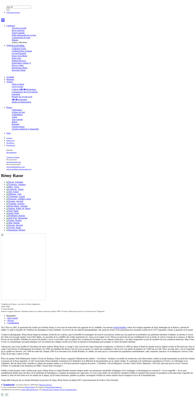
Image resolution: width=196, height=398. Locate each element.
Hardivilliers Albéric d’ (21, 63)
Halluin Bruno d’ (19, 60)
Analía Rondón (119, 327)
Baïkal (14, 122)
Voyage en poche (19, 28)
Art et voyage (17, 86)
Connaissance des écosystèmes (25, 92)
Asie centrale (17, 119)
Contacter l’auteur (12, 157)
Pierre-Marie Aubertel (53, 387)
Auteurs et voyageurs (15, 45)
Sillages (15, 40)
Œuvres (10, 320)
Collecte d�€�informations (24, 89)
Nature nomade (18, 33)
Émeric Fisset (30, 387)
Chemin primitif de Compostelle (25, 129)
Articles (9, 82)
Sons (8, 133)
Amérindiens (17, 115)
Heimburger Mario (19, 68)
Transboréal (8, 384)
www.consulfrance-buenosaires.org (18, 169)
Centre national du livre (29, 390)
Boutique (10, 79)
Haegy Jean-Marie (19, 56)
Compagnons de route (21, 37)
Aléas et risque (18, 84)
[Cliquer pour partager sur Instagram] (7, 396)
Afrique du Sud (18, 112)
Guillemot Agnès (19, 49)
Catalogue (10, 25)
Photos (9, 107)
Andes (14, 117)
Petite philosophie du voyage (24, 35)
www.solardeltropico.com (15, 167)
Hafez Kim (16, 58)
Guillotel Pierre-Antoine (22, 51)
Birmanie (15, 124)
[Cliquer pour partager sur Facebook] (2, 396)
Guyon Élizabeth (19, 53)
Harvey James (18, 65)
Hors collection (18, 30)
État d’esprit (12, 318)
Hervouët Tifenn (19, 70)
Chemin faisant (18, 126)
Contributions (13, 323)
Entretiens (16, 94)
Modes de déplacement (21, 102)
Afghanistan (17, 110)
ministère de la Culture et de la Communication (59, 390)
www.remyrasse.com (13, 162)
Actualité (10, 77)
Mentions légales (45, 385)
